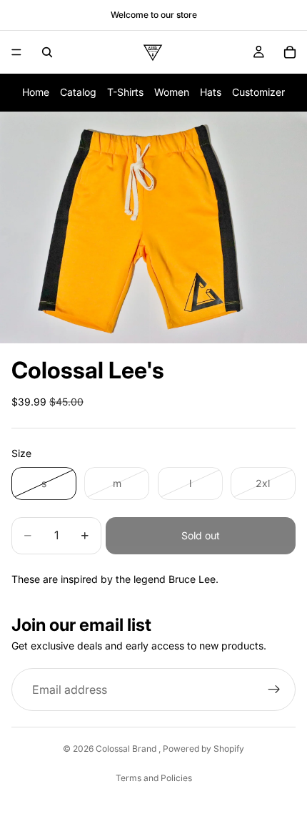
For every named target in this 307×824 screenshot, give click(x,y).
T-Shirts (125, 92)
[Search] (47, 52)
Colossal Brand (127, 748)
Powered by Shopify (203, 748)
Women (171, 92)
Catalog (78, 92)
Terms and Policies (154, 777)
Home (35, 92)
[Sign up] (274, 690)
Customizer (258, 92)
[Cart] (290, 52)
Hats (210, 92)
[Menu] (16, 52)
